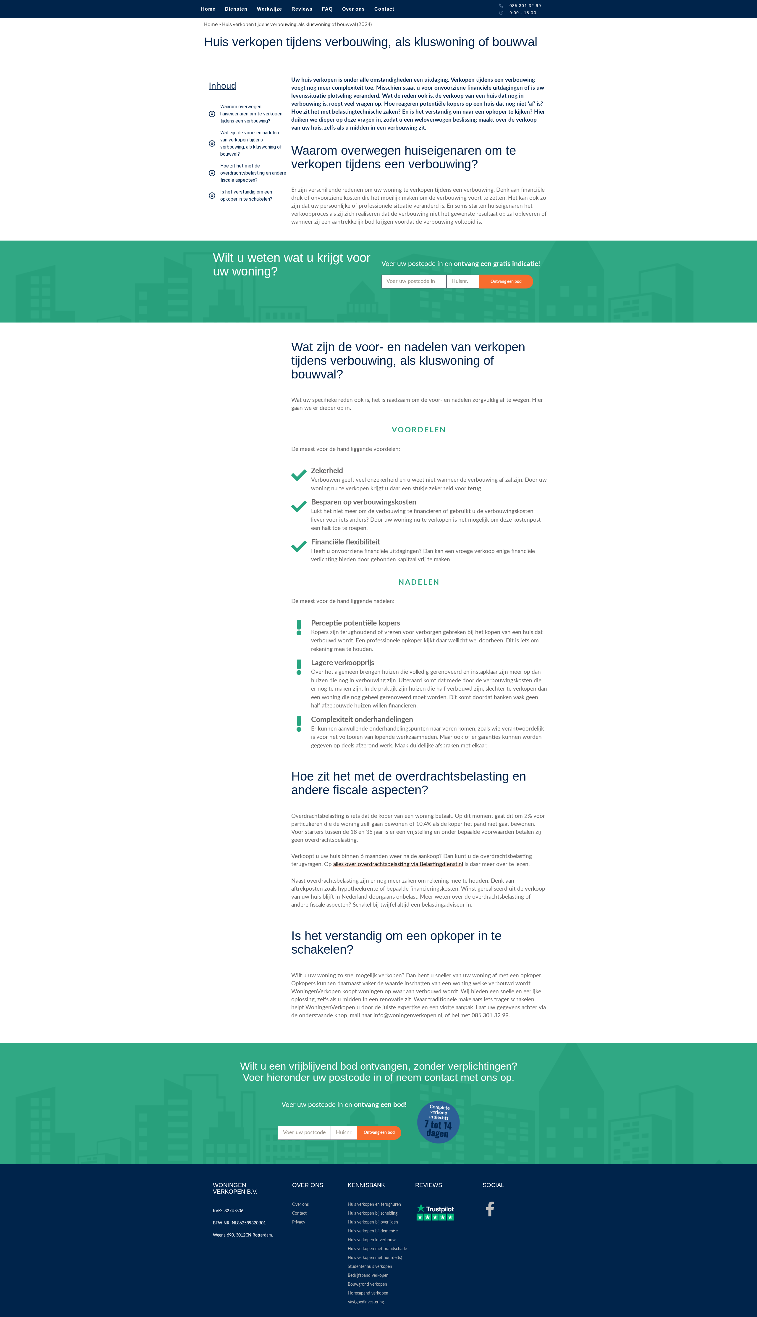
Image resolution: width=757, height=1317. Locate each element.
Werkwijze (269, 9)
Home (208, 9)
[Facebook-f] (490, 1209)
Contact (384, 9)
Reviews (302, 9)
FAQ (327, 9)
